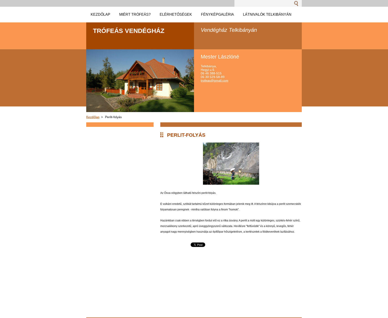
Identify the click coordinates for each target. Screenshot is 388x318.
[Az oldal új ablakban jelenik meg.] (231, 184)
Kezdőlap (92, 117)
